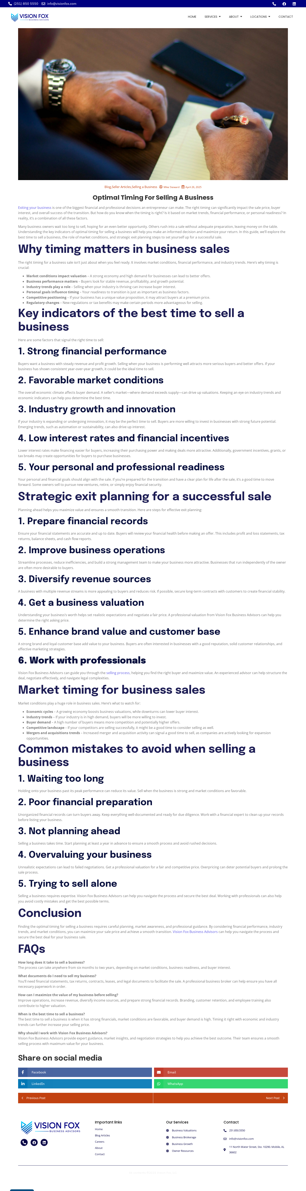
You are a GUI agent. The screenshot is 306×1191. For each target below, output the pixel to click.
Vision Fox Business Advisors (195, 931)
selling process (118, 673)
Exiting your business (34, 207)
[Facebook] (284, 3)
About (99, 1148)
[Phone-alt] (274, 3)
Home (99, 1129)
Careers (99, 1141)
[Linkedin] (294, 3)
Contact (100, 1154)
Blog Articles (102, 1135)
